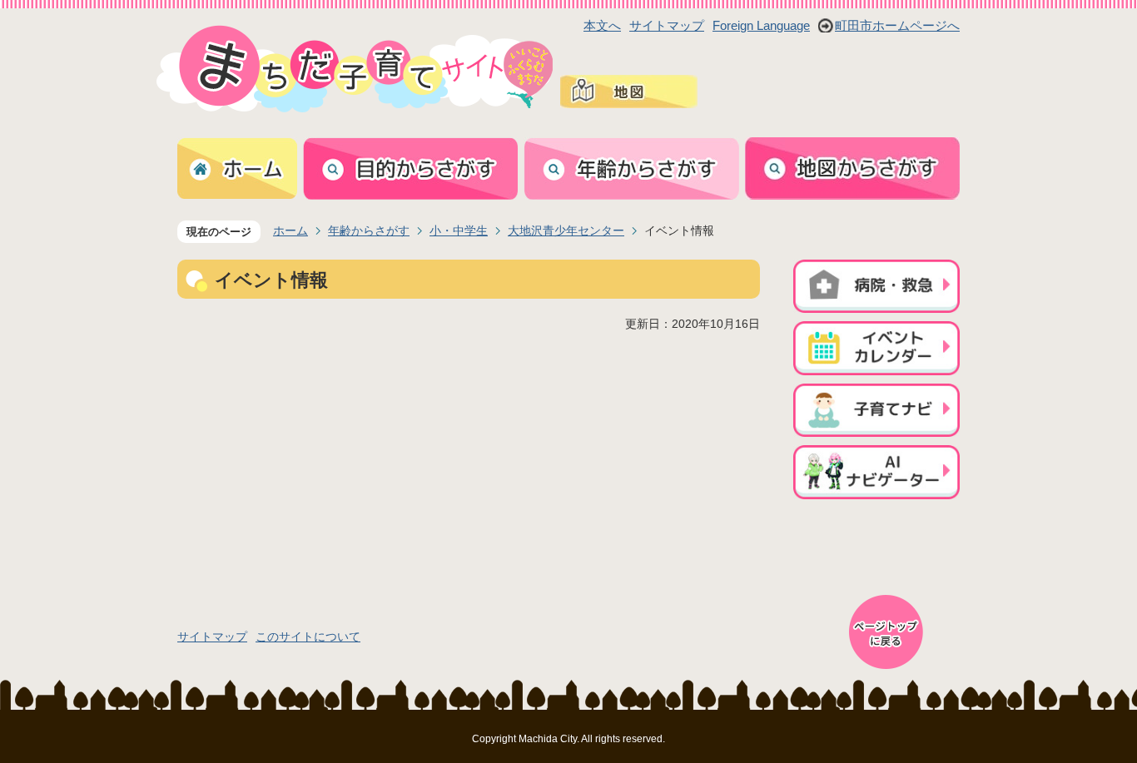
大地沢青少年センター (566, 230)
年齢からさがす (369, 230)
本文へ (602, 25)
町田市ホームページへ (897, 25)
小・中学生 (458, 230)
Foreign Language (761, 25)
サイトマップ (666, 25)
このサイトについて (308, 636)
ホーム (290, 230)
